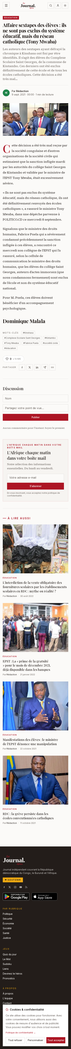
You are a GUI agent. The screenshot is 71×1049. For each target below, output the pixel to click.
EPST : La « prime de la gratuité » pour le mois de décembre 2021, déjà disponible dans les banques (26, 665)
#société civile (50, 343)
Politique (8, 913)
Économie (8, 923)
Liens (6, 968)
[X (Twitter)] (9, 887)
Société (7, 928)
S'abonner (36, 486)
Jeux (6, 949)
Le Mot (7, 959)
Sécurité (7, 918)
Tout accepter (55, 1040)
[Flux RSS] (26, 887)
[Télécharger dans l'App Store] (44, 897)
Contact (7, 1003)
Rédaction (22, 91)
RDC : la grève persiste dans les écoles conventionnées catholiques (28, 816)
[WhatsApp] (45, 367)
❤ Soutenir (13, 880)
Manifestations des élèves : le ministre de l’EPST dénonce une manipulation (30, 742)
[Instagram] (15, 887)
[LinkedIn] (37, 367)
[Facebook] (22, 367)
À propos (8, 993)
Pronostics (9, 978)
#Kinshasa (28, 332)
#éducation (10, 348)
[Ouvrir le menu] (6, 5)
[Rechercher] (51, 5)
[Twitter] (30, 367)
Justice (7, 937)
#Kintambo (50, 338)
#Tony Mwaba (11, 343)
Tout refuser (15, 1040)
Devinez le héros (12, 973)
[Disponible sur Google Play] (16, 897)
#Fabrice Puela (30, 343)
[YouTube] (20, 887)
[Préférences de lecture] (65, 5)
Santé (6, 933)
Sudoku (7, 963)
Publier (36, 417)
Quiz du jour (10, 954)
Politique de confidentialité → (21, 1032)
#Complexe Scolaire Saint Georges (22, 338)
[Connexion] (58, 5)
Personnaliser (35, 1040)
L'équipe (8, 998)
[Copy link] (52, 367)
